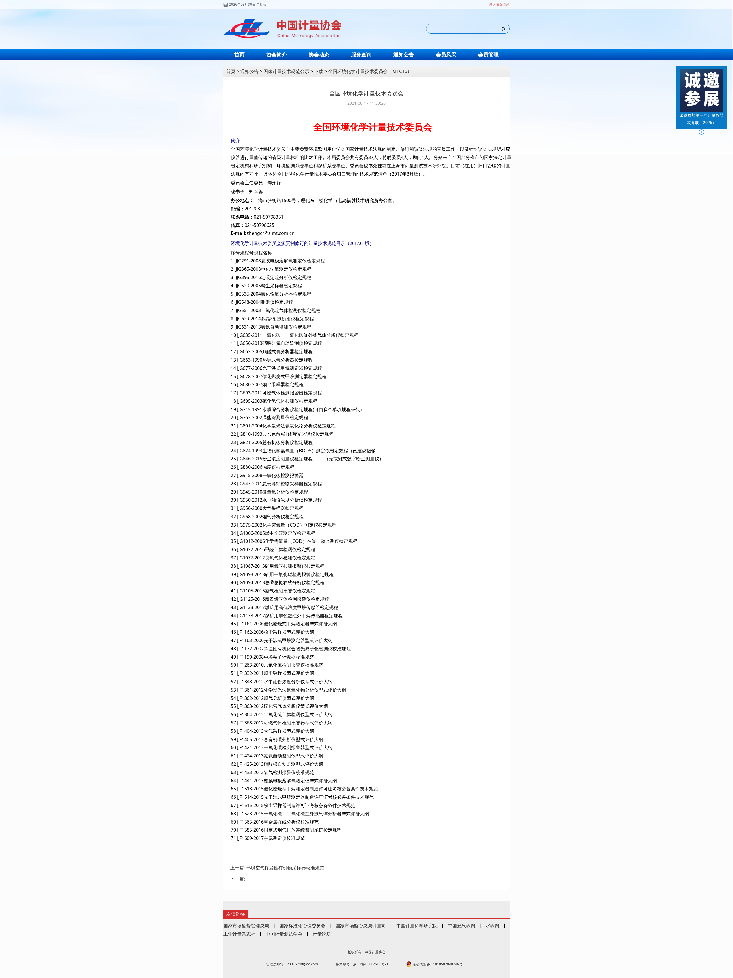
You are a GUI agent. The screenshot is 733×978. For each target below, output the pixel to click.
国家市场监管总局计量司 (361, 925)
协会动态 (319, 54)
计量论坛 (322, 934)
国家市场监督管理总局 (246, 925)
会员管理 (488, 54)
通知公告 (403, 54)
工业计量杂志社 (239, 934)
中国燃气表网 (461, 925)
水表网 (492, 925)
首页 (239, 54)
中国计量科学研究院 (417, 925)
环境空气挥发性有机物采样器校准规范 (285, 868)
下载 (318, 71)
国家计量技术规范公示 (286, 71)
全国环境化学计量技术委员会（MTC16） (370, 71)
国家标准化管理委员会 (302, 925)
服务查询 (361, 54)
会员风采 (446, 54)
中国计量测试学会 (284, 934)
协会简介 (276, 54)
